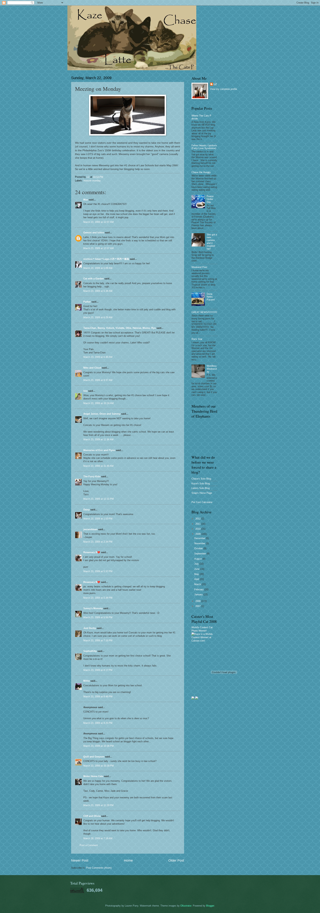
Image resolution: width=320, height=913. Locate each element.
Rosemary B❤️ (91, 552)
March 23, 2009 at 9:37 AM (97, 380)
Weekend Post (199, 267)
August (198, 558)
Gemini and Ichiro (93, 232)
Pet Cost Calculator (201, 502)
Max (85, 199)
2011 (198, 523)
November (200, 543)
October (199, 548)
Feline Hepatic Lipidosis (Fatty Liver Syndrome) (204, 147)
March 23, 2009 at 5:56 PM (97, 617)
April (197, 579)
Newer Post (79, 860)
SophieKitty (90, 651)
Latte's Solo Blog (200, 488)
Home (128, 860)
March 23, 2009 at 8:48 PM (97, 696)
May (197, 574)
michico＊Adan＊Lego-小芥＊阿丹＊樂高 (106, 259)
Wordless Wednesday (212, 368)
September (200, 553)
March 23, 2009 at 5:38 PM (97, 597)
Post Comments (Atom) (98, 867)
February (199, 589)
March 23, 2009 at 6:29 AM (97, 317)
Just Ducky (89, 628)
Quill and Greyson (93, 756)
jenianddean (90, 529)
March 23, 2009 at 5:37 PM (97, 571)
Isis (85, 390)
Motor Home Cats (93, 776)
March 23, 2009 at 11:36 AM (98, 439)
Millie (86, 680)
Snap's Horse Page (201, 493)
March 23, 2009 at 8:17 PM (97, 670)
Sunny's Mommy (93, 608)
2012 (198, 518)
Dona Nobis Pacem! (211, 297)
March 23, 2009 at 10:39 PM (98, 765)
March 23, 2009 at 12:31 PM (98, 498)
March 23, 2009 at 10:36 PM (98, 746)
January (199, 594)
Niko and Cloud (92, 367)
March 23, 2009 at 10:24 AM (98, 403)
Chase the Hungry (201, 172)
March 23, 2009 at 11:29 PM (98, 805)
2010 (198, 528)
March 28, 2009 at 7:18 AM (97, 838)
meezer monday (92, 180)
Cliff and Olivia (91, 816)
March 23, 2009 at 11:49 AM (98, 466)
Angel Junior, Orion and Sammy (101, 413)
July (196, 563)
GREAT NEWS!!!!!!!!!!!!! (204, 312)
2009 (198, 534)
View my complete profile (223, 89)
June (197, 569)
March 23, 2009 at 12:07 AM (98, 222)
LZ (215, 84)
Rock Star (196, 339)
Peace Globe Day (210, 199)
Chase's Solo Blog (201, 478)
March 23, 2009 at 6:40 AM (97, 357)
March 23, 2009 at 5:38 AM (97, 291)
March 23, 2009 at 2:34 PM (97, 541)
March (198, 584)
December (200, 538)
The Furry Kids (91, 476)
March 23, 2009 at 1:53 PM (97, 518)
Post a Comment (89, 845)
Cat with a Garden (93, 278)
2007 (198, 606)
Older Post (176, 860)
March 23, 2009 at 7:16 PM (97, 640)
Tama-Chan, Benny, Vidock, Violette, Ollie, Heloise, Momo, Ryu (119, 328)
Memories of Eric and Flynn (99, 450)
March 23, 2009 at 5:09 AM (97, 268)
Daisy (86, 509)
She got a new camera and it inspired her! (212, 241)
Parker (87, 301)
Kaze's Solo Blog (200, 483)
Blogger (210, 905)
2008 (198, 601)
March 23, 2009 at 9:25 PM (97, 723)
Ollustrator (185, 905)
